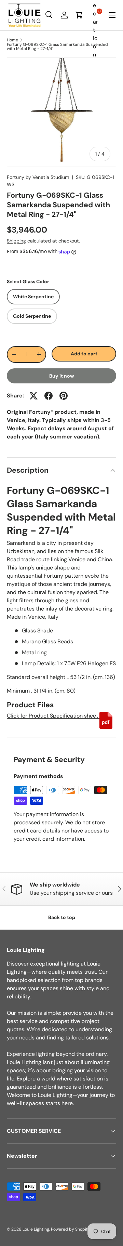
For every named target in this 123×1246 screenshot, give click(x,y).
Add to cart (84, 354)
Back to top (61, 917)
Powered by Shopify (70, 1229)
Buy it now (61, 376)
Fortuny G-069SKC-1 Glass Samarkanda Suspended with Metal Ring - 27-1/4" (57, 46)
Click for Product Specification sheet (53, 715)
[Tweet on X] (33, 395)
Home (12, 40)
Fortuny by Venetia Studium (38, 177)
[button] (79, 15)
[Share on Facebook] (48, 395)
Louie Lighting (36, 1229)
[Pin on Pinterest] (63, 395)
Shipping (16, 241)
